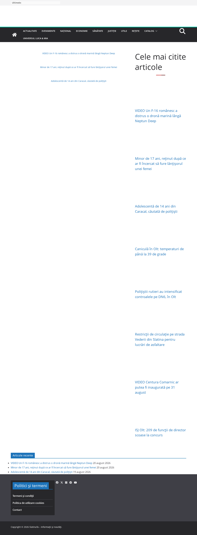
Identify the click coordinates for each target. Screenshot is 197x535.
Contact (17, 510)
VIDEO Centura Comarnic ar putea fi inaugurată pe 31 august (157, 387)
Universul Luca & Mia (35, 38)
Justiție (112, 30)
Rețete (135, 30)
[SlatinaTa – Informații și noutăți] (14, 34)
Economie (82, 30)
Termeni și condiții (23, 496)
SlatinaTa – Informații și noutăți (45, 526)
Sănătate (97, 30)
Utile (124, 30)
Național (65, 30)
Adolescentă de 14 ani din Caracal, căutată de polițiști (78, 80)
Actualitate (30, 30)
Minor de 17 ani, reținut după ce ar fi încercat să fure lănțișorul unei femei (78, 67)
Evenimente (48, 30)
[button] (155, 31)
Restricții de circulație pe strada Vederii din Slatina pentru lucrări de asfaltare (160, 339)
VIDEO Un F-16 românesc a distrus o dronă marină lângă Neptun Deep (78, 53)
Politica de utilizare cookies (28, 503)
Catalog (149, 30)
